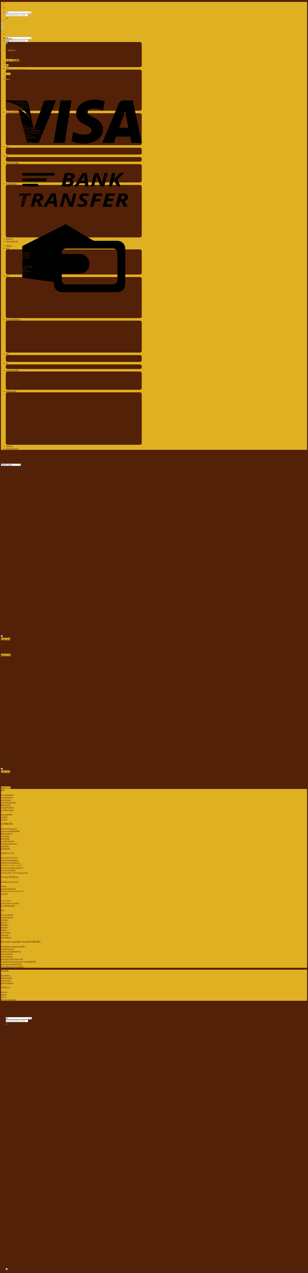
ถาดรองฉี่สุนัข (15, 172)
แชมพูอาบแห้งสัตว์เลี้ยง (23, 218)
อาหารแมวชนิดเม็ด (22, 75)
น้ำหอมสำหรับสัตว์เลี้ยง (23, 220)
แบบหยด (23, 200)
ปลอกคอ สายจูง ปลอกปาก (20, 167)
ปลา (7, 146)
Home (3, 453)
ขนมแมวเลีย (19, 91)
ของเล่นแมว (19, 77)
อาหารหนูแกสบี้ (26, 142)
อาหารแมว (14, 71)
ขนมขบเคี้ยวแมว (21, 93)
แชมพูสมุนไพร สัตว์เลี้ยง (17, 946)
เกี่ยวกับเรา (10, 1004)
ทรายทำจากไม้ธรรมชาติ (8, 889)
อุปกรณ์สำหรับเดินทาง (19, 177)
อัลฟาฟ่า (18, 119)
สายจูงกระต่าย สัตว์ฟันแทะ (30, 132)
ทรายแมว (14, 96)
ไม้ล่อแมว (18, 87)
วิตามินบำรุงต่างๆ (21, 211)
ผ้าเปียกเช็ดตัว (5, 962)
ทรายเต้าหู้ (19, 100)
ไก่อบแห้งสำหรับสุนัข (23, 64)
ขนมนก (13, 160)
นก (7, 155)
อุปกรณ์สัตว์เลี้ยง (12, 163)
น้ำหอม (17, 959)
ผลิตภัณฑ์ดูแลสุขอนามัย (15, 489)
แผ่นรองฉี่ (19, 229)
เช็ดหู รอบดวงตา (21, 225)
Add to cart (6, 655)
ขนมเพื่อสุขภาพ (21, 66)
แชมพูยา (18, 190)
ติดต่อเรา (9, 238)
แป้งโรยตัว (24, 202)
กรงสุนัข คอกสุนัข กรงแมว (9, 844)
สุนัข (7, 40)
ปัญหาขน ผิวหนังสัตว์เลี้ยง (20, 186)
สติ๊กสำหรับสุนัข (21, 61)
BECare (9, 516)
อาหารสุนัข (15, 43)
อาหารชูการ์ (24, 139)
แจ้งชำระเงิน (11, 1006)
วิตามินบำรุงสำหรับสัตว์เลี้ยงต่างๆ (11, 951)
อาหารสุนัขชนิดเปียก (22, 45)
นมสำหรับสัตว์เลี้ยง (22, 50)
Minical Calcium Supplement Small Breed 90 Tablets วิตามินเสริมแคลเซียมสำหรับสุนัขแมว (38, 780)
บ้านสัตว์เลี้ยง (5, 846)
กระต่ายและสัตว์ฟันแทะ (16, 476)
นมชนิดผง (19, 54)
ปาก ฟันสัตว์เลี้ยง (21, 222)
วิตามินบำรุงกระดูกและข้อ (21, 499)
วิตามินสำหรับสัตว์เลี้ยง (23, 204)
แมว (7, 68)
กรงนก (26, 873)
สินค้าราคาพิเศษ (12, 481)
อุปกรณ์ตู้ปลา (15, 151)
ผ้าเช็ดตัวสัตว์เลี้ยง (21, 227)
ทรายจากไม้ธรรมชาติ (23, 98)
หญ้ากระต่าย (20, 117)
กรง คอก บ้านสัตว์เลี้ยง (19, 179)
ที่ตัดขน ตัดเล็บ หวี (17, 170)
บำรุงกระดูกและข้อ (7, 954)
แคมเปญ (9, 484)
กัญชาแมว (19, 80)
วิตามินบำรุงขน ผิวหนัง (23, 209)
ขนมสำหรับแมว (21, 89)
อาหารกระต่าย (16, 114)
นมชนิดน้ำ (19, 52)
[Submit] (7, 18)
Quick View (5, 639)
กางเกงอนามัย (20, 232)
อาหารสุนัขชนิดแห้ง (22, 48)
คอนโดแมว (19, 84)
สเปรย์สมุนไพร (20, 188)
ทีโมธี (17, 123)
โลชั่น (21, 959)
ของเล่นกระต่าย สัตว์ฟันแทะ (30, 130)
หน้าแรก (9, 38)
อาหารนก (14, 158)
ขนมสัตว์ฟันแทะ (21, 126)
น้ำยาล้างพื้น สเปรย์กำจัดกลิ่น (25, 236)
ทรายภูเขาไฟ (20, 105)
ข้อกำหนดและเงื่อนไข (14, 1009)
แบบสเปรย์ (24, 197)
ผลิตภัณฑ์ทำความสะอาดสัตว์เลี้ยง (23, 213)
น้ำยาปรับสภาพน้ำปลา (19, 153)
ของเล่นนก (20, 873)
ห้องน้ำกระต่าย (25, 135)
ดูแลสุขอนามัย (11, 183)
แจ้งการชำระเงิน (12, 241)
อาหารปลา (14, 149)
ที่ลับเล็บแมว (20, 82)
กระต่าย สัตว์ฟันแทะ (13, 112)
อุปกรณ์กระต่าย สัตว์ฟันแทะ (25, 128)
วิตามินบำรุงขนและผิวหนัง (21, 497)
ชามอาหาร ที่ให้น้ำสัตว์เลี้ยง (20, 165)
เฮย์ (16, 121)
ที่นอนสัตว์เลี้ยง (16, 174)
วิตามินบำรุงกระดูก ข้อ (23, 206)
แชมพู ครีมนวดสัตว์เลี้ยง (24, 216)
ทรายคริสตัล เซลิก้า (22, 107)
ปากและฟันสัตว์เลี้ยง (29, 962)
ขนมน (9, 873)
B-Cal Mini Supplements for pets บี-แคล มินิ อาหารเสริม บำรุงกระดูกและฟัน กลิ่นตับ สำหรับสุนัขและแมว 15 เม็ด (47, 648)
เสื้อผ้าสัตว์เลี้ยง (16, 181)
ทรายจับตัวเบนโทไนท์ (23, 103)
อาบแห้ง (11, 959)
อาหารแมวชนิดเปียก (22, 73)
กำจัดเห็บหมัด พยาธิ (27, 195)
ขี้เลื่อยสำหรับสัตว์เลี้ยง (28, 137)
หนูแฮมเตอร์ (19, 868)
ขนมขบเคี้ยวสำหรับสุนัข (23, 59)
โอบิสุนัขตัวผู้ (20, 234)
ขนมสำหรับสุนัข (16, 57)
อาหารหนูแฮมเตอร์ (27, 144)
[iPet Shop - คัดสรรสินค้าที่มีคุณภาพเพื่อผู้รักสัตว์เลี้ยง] (6, 27)
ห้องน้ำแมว (19, 109)
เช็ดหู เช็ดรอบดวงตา (16, 962)
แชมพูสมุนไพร (20, 193)
